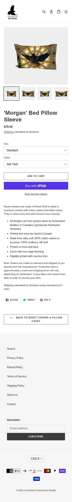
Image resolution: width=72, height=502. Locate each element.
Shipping (8, 131)
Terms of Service (16, 376)
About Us (12, 394)
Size (6, 143)
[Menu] (66, 11)
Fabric (7, 157)
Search (11, 348)
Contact (11, 404)
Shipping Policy (15, 385)
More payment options (36, 194)
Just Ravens (30, 490)
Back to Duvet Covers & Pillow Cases (38, 319)
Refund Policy (15, 367)
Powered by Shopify (46, 490)
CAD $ (35, 458)
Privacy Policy (15, 357)
